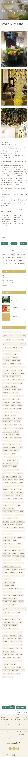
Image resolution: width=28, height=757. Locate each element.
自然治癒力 (20, 389)
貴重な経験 (13, 521)
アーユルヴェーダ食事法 (19, 563)
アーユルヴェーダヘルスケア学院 (9, 537)
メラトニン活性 (6, 386)
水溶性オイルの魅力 (16, 360)
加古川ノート (19, 418)
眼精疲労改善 (5, 447)
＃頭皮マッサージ (11, 622)
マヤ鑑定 (20, 635)
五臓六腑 (12, 363)
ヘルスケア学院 (6, 521)
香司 (9, 595)
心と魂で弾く (16, 469)
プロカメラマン (6, 632)
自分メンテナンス (6, 405)
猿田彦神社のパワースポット (8, 654)
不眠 (9, 553)
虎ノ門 (4, 673)
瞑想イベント (5, 444)
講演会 (11, 514)
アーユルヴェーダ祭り (7, 628)
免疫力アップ (5, 489)
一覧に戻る (14, 243)
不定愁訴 (4, 553)
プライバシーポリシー (7, 354)
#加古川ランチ (8, 260)
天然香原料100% (12, 648)
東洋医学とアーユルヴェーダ (8, 392)
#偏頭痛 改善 (7, 263)
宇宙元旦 (4, 424)
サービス (4, 347)
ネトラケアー (13, 453)
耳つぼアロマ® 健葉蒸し (8, 280)
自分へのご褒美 (17, 421)
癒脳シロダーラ (6, 619)
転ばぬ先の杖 (5, 514)
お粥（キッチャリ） (6, 569)
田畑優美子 (15, 518)
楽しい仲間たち (6, 415)
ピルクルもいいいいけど (7, 437)
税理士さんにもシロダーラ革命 (9, 402)
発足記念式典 (8, 518)
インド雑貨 (5, 572)
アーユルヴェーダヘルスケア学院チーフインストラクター (13, 609)
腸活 (8, 673)
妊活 (18, 450)
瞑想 (15, 489)
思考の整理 (5, 450)
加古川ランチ (5, 408)
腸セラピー (13, 673)
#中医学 (14, 263)
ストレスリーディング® (7, 492)
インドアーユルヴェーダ (19, 588)
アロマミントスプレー (13, 625)
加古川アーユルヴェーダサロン (9, 543)
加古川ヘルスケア (17, 559)
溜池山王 (17, 670)
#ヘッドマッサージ (18, 260)
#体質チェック (6, 257)
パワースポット (6, 651)
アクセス (20, 347)
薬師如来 (9, 460)
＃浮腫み (4, 622)
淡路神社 (18, 402)
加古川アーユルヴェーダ (7, 463)
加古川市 (22, 556)
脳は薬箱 (14, 389)
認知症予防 (5, 508)
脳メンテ (4, 479)
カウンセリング (11, 428)
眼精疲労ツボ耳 (21, 379)
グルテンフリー (6, 641)
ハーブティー (17, 566)
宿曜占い (12, 641)
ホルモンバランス (20, 537)
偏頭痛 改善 (12, 408)
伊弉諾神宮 (20, 405)
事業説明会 (19, 543)
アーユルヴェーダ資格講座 (8, 588)
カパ (13, 556)
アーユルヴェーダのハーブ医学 (9, 582)
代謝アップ (5, 604)
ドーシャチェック (15, 553)
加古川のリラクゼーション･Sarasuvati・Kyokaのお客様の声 (14, 344)
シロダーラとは (6, 357)
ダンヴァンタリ (15, 460)
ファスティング (6, 453)
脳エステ (16, 479)
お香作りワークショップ (12, 638)
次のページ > (23, 243)
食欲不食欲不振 (14, 476)
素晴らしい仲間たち (20, 521)
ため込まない (15, 431)
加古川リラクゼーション (7, 559)
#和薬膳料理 (21, 263)
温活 (15, 450)
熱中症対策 (5, 677)
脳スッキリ (12, 444)
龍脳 (21, 654)
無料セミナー (13, 632)
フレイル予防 (21, 601)
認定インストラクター (7, 466)
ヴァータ (4, 556)
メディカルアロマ (19, 363)
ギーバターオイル (13, 664)
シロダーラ (18, 444)
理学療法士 (5, 598)
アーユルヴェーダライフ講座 (17, 473)
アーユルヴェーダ (6, 373)
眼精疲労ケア (5, 635)
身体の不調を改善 (19, 428)
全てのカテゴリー (7, 275)
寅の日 (20, 424)
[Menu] (25, 2)
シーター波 (20, 370)
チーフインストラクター (7, 527)
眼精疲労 (21, 482)
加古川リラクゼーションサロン (9, 418)
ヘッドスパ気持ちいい (7, 383)
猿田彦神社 (13, 651)
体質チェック (5, 376)
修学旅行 (4, 524)
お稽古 (11, 563)
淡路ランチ (13, 405)
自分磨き (10, 421)
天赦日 (15, 424)
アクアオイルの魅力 (14, 357)
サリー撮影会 (14, 569)
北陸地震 (15, 527)
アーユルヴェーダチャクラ (15, 376)
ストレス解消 (11, 670)
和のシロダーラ (4, 237)
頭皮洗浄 (18, 673)
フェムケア (16, 511)
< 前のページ (4, 243)
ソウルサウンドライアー (7, 469)
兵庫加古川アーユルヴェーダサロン (16, 572)
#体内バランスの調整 (20, 254)
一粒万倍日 (10, 424)
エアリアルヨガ (6, 482)
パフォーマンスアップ (13, 598)
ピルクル (18, 434)
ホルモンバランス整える (18, 383)
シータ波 (10, 450)
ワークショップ (20, 447)
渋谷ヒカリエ (20, 632)
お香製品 (5, 285)
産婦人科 (9, 498)
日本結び (9, 657)
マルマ (13, 612)
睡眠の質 (22, 373)
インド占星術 (21, 569)
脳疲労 (13, 399)
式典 (3, 518)
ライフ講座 (16, 463)
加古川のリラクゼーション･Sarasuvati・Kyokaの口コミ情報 (14, 336)
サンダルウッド (9, 534)
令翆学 (4, 638)
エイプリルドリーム (6, 612)
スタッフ (15, 347)
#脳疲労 (13, 257)
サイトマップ (21, 738)
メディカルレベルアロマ (7, 505)
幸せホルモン (12, 447)
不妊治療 (15, 498)
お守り (13, 657)
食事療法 (21, 492)
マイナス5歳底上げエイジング (8, 434)
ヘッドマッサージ (6, 370)
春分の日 (4, 540)
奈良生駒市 (22, 553)
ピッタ (9, 556)
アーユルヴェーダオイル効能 (8, 585)
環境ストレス (11, 508)
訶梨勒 (4, 657)
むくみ (7, 476)
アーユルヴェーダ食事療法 (8, 566)
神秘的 (18, 399)
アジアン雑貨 (15, 628)
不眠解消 (4, 595)
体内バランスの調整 (6, 389)
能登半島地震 (21, 527)
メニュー (9, 347)
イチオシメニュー (18, 495)
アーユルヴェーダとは (7, 601)
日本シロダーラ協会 (6, 473)
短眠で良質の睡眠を (18, 437)
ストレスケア (13, 619)
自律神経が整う (14, 386)
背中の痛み (19, 667)
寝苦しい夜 (11, 677)
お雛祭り (15, 601)
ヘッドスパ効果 (6, 379)
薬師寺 (4, 460)
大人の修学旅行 (11, 524)
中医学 (17, 392)
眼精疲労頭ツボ (14, 379)
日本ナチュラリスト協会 (7, 511)
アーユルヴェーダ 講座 (8, 282)
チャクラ (9, 540)
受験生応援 (13, 370)
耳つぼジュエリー (13, 635)
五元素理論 (19, 622)
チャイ (19, 638)
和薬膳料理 (19, 408)
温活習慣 (20, 498)
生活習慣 (4, 498)
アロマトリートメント (7, 431)
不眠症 (11, 489)
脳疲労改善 (10, 479)
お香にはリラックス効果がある (18, 595)
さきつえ (22, 511)
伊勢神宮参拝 (19, 648)
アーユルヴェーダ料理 (7, 579)
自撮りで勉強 (13, 415)
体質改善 (18, 612)
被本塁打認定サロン (13, 604)
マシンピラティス (14, 482)
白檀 (3, 534)
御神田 (17, 654)
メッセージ (15, 354)
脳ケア (19, 619)
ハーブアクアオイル (6, 360)
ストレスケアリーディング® (8, 495)
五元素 (17, 556)
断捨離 (14, 540)
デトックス (5, 670)
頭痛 (3, 476)
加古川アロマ (5, 563)
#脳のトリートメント (8, 254)
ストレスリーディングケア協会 (18, 550)
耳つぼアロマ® (5, 363)
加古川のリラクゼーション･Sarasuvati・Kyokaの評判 (13, 339)
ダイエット (16, 492)
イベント (23, 670)
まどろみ (19, 489)
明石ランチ (5, 421)
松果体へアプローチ (6, 399)
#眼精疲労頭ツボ (21, 257)
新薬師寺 (15, 466)
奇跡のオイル (5, 664)
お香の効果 (5, 648)
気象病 (20, 476)
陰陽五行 (4, 428)
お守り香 (18, 657)
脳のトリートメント (15, 373)
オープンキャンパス (6, 550)
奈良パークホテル (19, 524)
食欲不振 (21, 479)
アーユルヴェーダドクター (19, 514)
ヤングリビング (17, 505)
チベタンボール (19, 641)
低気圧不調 (5, 625)
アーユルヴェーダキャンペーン (9, 667)
